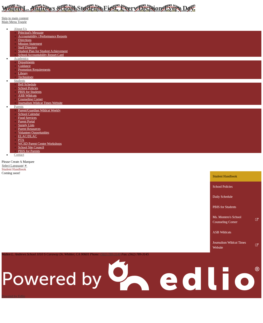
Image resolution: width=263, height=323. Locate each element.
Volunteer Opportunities (33, 132)
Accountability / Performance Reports (42, 36)
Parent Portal (26, 121)
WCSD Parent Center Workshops (40, 143)
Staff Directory (27, 47)
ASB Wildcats (27, 95)
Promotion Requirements (34, 69)
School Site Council (31, 147)
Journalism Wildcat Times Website (40, 103)
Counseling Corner (30, 99)
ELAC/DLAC (27, 136)
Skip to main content (15, 18)
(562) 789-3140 (110, 254)
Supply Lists (26, 125)
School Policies (28, 88)
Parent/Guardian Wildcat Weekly (39, 110)
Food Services (27, 117)
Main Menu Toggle (14, 22)
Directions (24, 40)
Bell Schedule (27, 84)
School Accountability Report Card (41, 55)
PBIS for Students (30, 92)
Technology (25, 77)
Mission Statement (30, 43)
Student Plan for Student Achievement (43, 51)
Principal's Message (31, 32)
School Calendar (29, 114)
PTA (21, 140)
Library (23, 73)
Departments (26, 62)
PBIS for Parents (29, 151)
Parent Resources (29, 129)
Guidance (24, 66)
